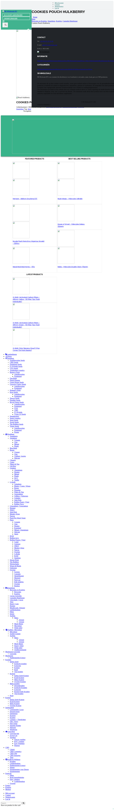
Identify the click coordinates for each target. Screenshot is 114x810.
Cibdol (12, 749)
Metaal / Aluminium (21, 530)
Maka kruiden (15, 684)
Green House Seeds (17, 382)
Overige (17, 552)
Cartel (16, 542)
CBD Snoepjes (15, 755)
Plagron (17, 745)
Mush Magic (18, 624)
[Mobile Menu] (3, 21)
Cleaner (17, 452)
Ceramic (17, 440)
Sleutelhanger (19, 576)
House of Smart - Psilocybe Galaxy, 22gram (71, 225)
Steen (16, 534)
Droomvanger (15, 712)
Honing (12, 606)
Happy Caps (14, 604)
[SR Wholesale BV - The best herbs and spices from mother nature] (9, 11)
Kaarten (12, 718)
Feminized (18, 376)
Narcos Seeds (14, 398)
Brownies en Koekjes (17, 590)
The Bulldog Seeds (16, 424)
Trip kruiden (18, 672)
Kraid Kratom (19, 678)
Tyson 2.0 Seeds (20, 414)
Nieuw (90, 69)
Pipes (12, 520)
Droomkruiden (19, 686)
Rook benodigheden (17, 777)
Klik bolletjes (19, 582)
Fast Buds (13, 378)
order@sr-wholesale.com (49, 45)
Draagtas (17, 490)
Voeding (13, 737)
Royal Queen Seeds (17, 402)
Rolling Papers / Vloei (17, 540)
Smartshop (20, 109)
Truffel (16, 480)
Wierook (13, 728)
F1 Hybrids (18, 412)
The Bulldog (14, 562)
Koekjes (17, 594)
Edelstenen (13, 714)
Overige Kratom (20, 682)
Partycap (17, 580)
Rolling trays (14, 538)
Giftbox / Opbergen (21, 496)
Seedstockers (14, 416)
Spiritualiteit (9, 708)
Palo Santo (13, 724)
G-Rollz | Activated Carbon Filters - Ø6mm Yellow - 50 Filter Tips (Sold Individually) (26, 299)
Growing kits (14, 733)
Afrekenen (61, 61)
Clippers (13, 460)
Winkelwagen (59, 6)
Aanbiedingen (84, 69)
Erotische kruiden (20, 664)
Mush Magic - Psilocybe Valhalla (70, 199)
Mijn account (59, 3)
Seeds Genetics (15, 418)
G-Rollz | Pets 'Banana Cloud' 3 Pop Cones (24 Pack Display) (26, 349)
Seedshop (40, 69)
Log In (57, 8)
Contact (57, 4)
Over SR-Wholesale (70, 61)
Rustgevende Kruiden (22, 692)
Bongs (12, 450)
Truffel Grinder (15, 634)
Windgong (13, 730)
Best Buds (13, 448)
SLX (16, 478)
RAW (12, 536)
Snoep (12, 614)
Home (39, 61)
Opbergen (13, 568)
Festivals (8, 773)
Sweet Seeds (14, 422)
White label (18, 628)
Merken (8, 789)
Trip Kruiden (18, 694)
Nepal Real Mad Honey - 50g (24, 267)
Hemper (12, 508)
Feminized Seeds (16, 364)
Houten (16, 472)
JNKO (12, 510)
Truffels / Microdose (15, 630)
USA (16, 408)
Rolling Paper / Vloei (21, 502)
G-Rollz (12, 482)
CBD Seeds (14, 362)
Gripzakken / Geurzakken (19, 506)
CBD (16, 410)
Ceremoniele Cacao (17, 710)
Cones (12, 462)
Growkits (13, 654)
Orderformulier (94, 61)
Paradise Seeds (15, 400)
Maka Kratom (19, 680)
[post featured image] (21, 263)
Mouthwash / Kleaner (17, 608)
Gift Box (13, 466)
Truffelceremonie (20, 650)
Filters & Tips (14, 464)
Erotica (7, 785)
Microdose (18, 626)
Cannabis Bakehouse (17, 598)
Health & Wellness (74, 69)
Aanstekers (14, 436)
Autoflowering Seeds (17, 360)
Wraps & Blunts (15, 566)
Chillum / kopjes (20, 456)
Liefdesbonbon (15, 610)
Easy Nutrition (19, 743)
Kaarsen (13, 716)
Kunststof (17, 528)
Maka (16, 618)
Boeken (17, 586)
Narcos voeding (19, 739)
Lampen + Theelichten (18, 720)
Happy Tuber (19, 646)
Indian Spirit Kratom (21, 676)
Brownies (17, 592)
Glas (15, 442)
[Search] (23, 803)
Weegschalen (14, 564)
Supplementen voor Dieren (19, 769)
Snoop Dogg (14, 560)
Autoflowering (19, 374)
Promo (16, 432)
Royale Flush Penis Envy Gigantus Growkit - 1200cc (28, 242)
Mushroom (59, 69)
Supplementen (15, 771)
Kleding (8, 787)
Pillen (12, 612)
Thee (11, 602)
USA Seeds (14, 368)
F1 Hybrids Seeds (16, 366)
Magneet (17, 578)
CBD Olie (13, 753)
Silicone (17, 458)
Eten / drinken (15, 779)
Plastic (16, 446)
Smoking (17, 558)
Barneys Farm (15, 372)
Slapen (12, 767)
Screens (17, 572)
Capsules (17, 574)
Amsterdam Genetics (17, 370)
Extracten (17, 666)
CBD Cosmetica (15, 751)
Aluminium (18, 470)
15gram (21, 622)
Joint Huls (17, 500)
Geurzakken (18, 494)
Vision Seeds (14, 426)
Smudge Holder (15, 726)
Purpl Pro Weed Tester (18, 518)
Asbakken (13, 438)
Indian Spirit (14, 662)
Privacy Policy (85, 61)
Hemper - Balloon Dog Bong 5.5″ (25, 199)
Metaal (16, 444)
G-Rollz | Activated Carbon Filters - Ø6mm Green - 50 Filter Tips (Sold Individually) (26, 325)
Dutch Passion (15, 380)
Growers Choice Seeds (18, 384)
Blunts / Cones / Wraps (22, 486)
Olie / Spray (14, 722)
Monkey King (15, 514)
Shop (100, 61)
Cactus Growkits (16, 596)
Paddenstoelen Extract (17, 658)
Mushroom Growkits (12, 652)
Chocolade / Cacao (16, 600)
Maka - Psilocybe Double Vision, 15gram (73, 267)
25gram (21, 620)
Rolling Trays (19, 504)
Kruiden (8, 660)
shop (29, 109)
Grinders (13, 468)
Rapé (16, 670)
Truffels (12, 616)
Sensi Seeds (14, 420)
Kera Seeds (14, 392)
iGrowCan (13, 735)
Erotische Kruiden (20, 688)
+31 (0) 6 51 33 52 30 (46, 41)
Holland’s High (15, 390)
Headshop (46, 69)
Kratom (17, 668)
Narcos (12, 516)
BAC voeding (19, 741)
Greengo (17, 544)
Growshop (65, 69)
